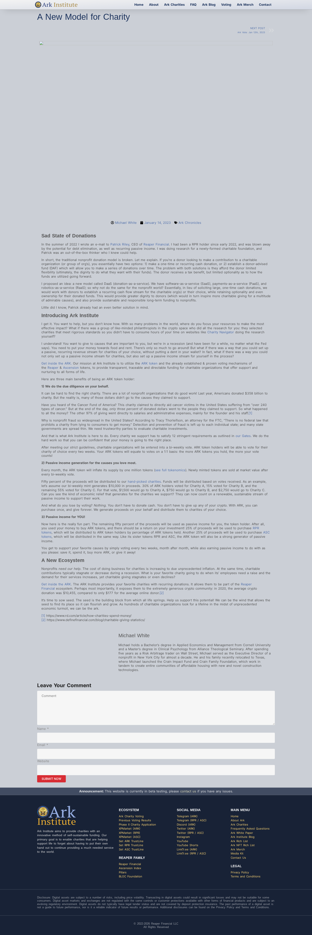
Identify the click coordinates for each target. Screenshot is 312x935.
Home (138, 5)
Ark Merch (245, 5)
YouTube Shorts (187, 845)
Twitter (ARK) (186, 828)
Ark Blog (209, 5)
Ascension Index (130, 868)
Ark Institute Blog (242, 837)
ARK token (149, 363)
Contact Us (238, 857)
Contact (265, 5)
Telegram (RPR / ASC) (192, 820)
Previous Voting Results (135, 820)
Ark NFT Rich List (243, 845)
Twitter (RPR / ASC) (190, 832)
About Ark (238, 820)
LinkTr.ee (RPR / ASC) (191, 853)
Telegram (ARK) (187, 816)
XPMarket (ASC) (130, 837)
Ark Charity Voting (131, 816)
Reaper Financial (156, 244)
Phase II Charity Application (137, 824)
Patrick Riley (119, 244)
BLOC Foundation (130, 876)
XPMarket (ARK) (129, 828)
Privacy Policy (240, 872)
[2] (162, 593)
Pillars (122, 872)
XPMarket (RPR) (129, 832)
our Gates (243, 436)
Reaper (53, 368)
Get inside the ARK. (56, 363)
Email (42, 745)
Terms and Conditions (245, 876)
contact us (188, 791)
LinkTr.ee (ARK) (187, 849)
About (154, 5)
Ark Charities (174, 5)
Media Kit (237, 853)
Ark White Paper (242, 832)
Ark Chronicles (189, 223)
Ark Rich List (239, 841)
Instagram (183, 837)
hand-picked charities (144, 482)
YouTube (182, 841)
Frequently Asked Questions (250, 828)
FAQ (193, 5)
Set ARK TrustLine (131, 841)
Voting (226, 5)
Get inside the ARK (56, 584)
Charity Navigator (220, 332)
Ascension (71, 368)
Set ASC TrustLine (131, 849)
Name (43, 729)
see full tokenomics (170, 470)
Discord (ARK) (186, 824)
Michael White (134, 635)
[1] (250, 413)
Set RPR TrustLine (131, 845)
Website (43, 761)
